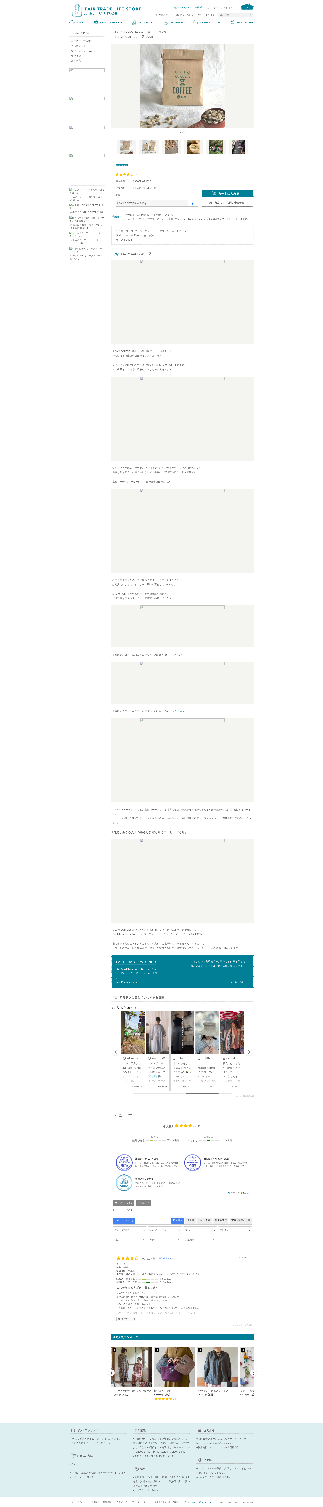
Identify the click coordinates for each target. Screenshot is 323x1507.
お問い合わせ (187, 14)
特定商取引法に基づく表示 (166, 1502)
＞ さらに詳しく (239, 982)
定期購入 (76, 60)
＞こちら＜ (176, 654)
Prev (115, 86)
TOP (117, 31)
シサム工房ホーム (79, 1502)
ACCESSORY (146, 22)
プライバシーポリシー (141, 1502)
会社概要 (95, 1502)
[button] (249, 1052)
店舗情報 (107, 1502)
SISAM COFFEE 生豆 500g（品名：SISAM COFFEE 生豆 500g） (161, 1313)
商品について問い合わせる (229, 202)
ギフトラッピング (89, 1438)
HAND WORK (245, 22)
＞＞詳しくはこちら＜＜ (148, 1490)
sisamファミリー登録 (190, 7)
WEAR (80, 22)
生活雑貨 (76, 55)
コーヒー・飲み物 (157, 31)
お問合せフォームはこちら (212, 1438)
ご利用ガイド (165, 14)
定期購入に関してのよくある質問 (142, 997)
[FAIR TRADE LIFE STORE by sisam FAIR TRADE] (105, 10)
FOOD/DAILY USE (210, 22)
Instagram (206, 1502)
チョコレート (78, 45)
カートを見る (208, 14)
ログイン (247, 7)
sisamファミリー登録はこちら (215, 1477)
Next (250, 86)
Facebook (191, 1502)
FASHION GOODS (111, 22)
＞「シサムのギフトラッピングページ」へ (91, 1442)
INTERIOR (176, 22)
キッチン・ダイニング (83, 50)
